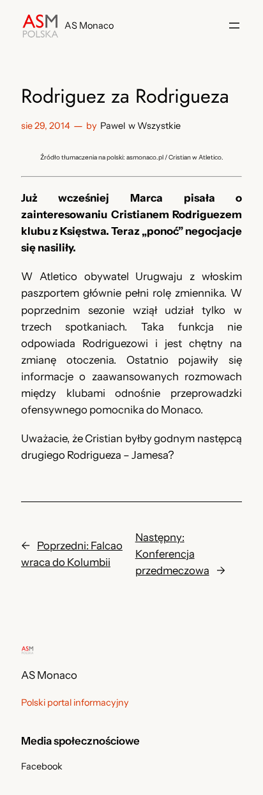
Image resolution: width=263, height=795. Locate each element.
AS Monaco (89, 25)
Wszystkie (159, 125)
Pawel (112, 125)
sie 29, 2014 (45, 125)
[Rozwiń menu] (234, 25)
